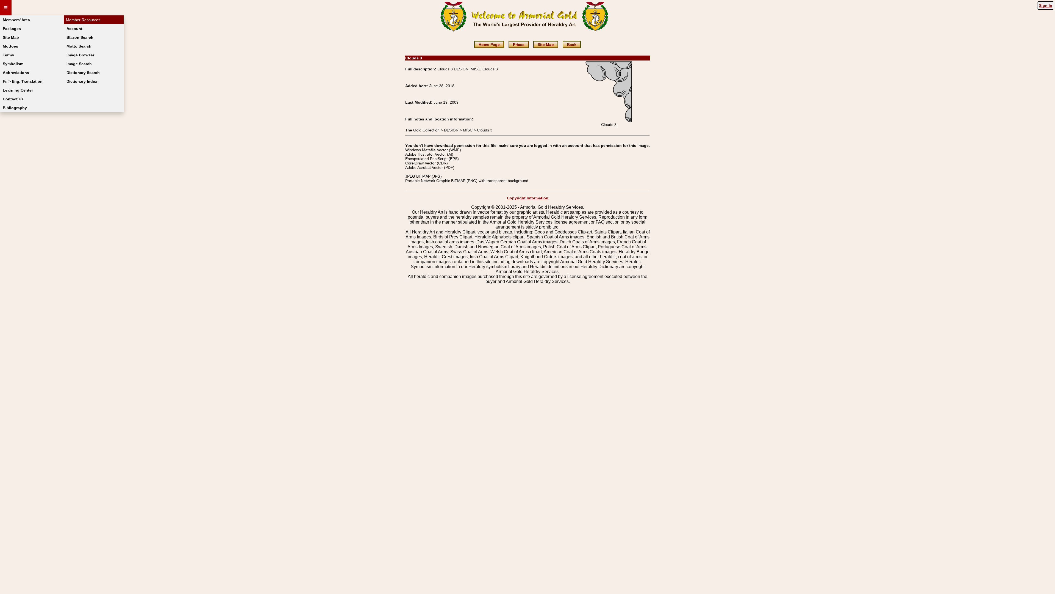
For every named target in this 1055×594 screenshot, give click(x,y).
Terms (8, 55)
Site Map (11, 37)
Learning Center (18, 90)
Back (571, 44)
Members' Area (16, 20)
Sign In (1045, 5)
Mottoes (10, 46)
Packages (12, 28)
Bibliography (15, 108)
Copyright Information (527, 198)
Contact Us (13, 99)
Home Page (489, 44)
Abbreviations (16, 72)
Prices (518, 44)
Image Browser (80, 55)
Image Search (79, 64)
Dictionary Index (81, 81)
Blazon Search (79, 37)
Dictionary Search (83, 72)
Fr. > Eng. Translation (23, 81)
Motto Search (78, 46)
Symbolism (13, 64)
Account (74, 28)
